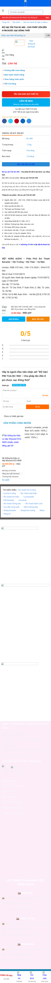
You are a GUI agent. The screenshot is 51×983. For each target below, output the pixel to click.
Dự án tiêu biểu (9, 797)
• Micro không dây (30, 507)
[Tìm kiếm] (41, 12)
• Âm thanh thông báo (12, 504)
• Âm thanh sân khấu (28, 493)
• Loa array (22, 500)
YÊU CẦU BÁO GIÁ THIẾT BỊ (26, 94)
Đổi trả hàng (10, 84)
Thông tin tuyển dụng (11, 807)
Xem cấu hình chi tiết (26, 164)
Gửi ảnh (45, 396)
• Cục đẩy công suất (11, 507)
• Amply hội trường (27, 510)
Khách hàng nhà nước (11, 802)
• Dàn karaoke (8, 500)
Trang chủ (5, 22)
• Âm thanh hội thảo (11, 497)
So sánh (5, 480)
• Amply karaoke (9, 510)
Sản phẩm (16, 22)
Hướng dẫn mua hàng (14, 70)
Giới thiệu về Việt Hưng (12, 786)
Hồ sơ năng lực (9, 791)
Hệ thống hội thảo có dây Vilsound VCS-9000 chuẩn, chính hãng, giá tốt (11, 461)
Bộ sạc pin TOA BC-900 (10, 172)
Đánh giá (5, 385)
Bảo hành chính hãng (14, 75)
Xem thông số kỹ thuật (31, 44)
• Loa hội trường (9, 493)
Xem (47, 17)
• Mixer (42, 510)
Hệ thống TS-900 (27, 244)
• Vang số (6, 514)
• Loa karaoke (28, 497)
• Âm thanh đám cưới (33, 504)
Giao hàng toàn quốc (14, 79)
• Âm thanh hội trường (26, 490)
